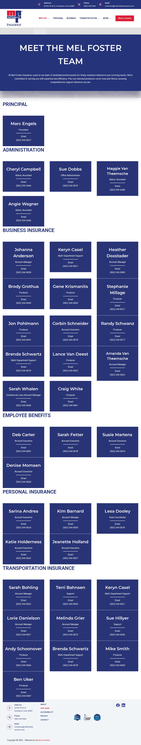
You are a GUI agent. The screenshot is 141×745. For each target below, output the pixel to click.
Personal (58, 18)
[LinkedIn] (123, 705)
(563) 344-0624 (23, 527)
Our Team (44, 708)
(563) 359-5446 (90, 6)
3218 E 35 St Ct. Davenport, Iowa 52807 (59, 6)
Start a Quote (124, 18)
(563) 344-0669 (117, 665)
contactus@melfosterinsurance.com (119, 6)
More (106, 18)
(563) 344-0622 (70, 370)
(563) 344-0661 (70, 405)
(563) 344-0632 (23, 604)
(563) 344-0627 (70, 558)
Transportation (88, 18)
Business (71, 18)
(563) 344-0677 (117, 340)
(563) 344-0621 (70, 266)
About (43, 704)
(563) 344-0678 (70, 451)
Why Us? (43, 18)
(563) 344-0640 (23, 303)
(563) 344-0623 (23, 558)
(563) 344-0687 (23, 696)
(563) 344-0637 (23, 140)
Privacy (44, 716)
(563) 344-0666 (23, 665)
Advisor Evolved (42, 740)
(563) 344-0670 (23, 370)
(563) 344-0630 (70, 527)
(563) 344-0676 (117, 527)
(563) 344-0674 (70, 340)
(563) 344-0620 (70, 303)
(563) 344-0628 (23, 482)
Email (23, 136)
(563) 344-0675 (70, 634)
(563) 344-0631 (23, 634)
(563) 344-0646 (23, 405)
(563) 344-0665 (70, 604)
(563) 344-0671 (117, 309)
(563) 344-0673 (70, 185)
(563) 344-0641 (23, 340)
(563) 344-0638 (23, 272)
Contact (44, 720)
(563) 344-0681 (23, 451)
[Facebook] (118, 705)
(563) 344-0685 (117, 272)
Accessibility (46, 712)
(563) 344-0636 (117, 634)
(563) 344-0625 (117, 374)
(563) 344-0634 (117, 451)
